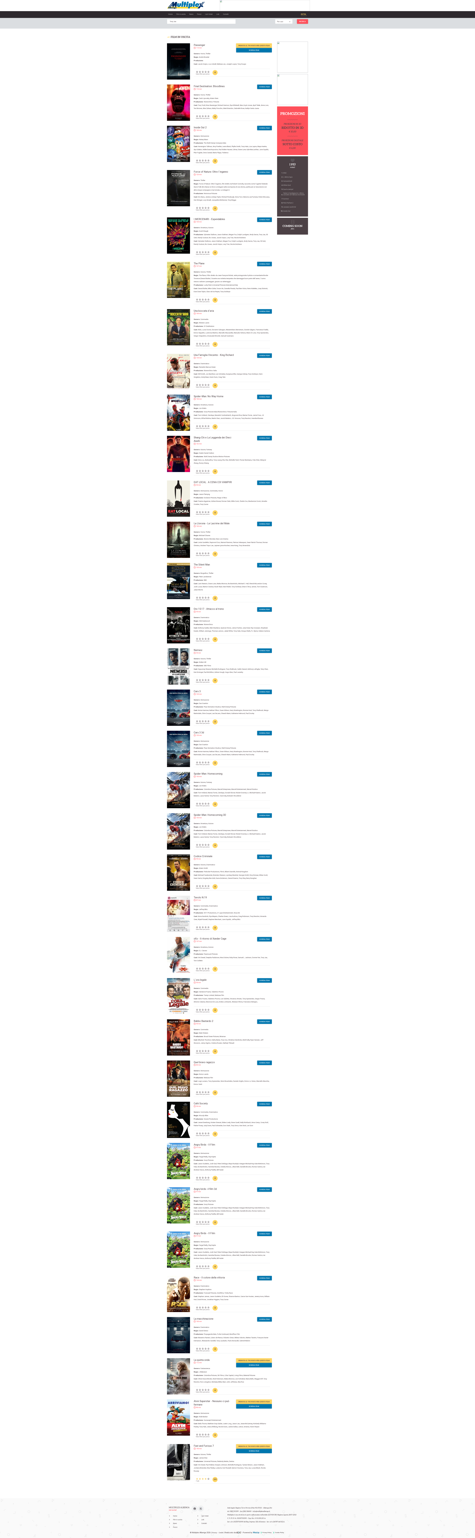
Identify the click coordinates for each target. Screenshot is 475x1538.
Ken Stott (242, 1125)
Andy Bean (205, 377)
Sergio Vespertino (200, 336)
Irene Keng (234, 545)
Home (170, 14)
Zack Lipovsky (204, 98)
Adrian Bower (216, 501)
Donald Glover (230, 793)
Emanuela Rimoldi (213, 336)
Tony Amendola (244, 545)
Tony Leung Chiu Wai (221, 460)
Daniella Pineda (229, 288)
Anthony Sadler (203, 628)
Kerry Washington (236, 710)
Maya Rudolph (233, 1164)
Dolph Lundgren (243, 234)
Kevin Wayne (254, 1427)
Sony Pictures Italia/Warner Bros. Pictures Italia (220, 412)
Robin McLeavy (264, 197)
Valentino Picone (218, 992)
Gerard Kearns (233, 878)
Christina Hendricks (235, 1040)
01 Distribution (209, 326)
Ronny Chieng (204, 463)
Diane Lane (242, 149)
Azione (210, 228)
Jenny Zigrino (206, 1043)
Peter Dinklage (222, 1164)
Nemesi (198, 650)
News (191, 14)
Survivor (286, 199)
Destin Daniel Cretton (206, 453)
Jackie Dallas (233, 1427)
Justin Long (227, 1424)
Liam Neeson (202, 584)
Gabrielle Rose (239, 108)
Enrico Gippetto (199, 333)
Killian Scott (263, 875)
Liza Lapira (253, 146)
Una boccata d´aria (204, 310)
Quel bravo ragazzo (204, 1062)
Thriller (208, 54)
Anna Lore (264, 105)
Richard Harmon (223, 105)
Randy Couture (203, 238)
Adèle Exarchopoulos (210, 149)
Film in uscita (181, 14)
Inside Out (286, 211)
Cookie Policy (279, 1532)
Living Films (238, 1375)
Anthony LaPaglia (254, 669)
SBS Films (207, 666)
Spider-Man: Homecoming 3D (210, 814)
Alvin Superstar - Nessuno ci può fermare (211, 1403)
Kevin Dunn (214, 377)
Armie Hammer (203, 710)
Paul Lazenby (238, 672)
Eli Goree (225, 1296)
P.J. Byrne (254, 631)
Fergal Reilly (203, 1157)
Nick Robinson (218, 1379)
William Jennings (205, 631)
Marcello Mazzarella (226, 333)
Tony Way (242, 878)
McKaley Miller (217, 1382)
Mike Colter (212, 288)
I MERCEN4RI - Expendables (209, 219)
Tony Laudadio (221, 1341)
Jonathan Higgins (213, 1299)
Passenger (199, 45)
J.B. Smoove (236, 418)
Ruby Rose (233, 957)
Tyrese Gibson (247, 1465)
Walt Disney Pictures (229, 707)
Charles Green (223, 916)
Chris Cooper (206, 713)
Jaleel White (228, 631)
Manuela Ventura (240, 333)
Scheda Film (254, 50)
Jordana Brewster (200, 1468)
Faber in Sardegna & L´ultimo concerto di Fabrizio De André (294, 193)
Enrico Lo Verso (250, 1081)
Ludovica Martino (212, 333)
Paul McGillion (209, 672)
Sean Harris (198, 878)
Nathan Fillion (214, 710)
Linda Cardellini (203, 542)
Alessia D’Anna (237, 1002)
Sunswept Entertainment (212, 1420)
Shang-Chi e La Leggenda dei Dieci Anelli (212, 439)
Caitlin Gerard (242, 669)
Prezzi (199, 14)
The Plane (199, 263)
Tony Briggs (232, 200)
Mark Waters (203, 1033)
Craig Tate (221, 377)
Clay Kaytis (212, 1157)
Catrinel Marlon (244, 1341)
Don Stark (226, 1125)
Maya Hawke (262, 146)
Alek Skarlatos (215, 628)
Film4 (222, 872)
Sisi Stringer (198, 200)
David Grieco (203, 1331)
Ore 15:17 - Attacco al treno (209, 608)
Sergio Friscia (260, 999)
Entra (303, 14)
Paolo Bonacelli (233, 1341)
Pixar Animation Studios (212, 707)
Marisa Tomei (247, 415)
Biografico (204, 573)
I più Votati (209, 14)
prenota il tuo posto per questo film (254, 45)
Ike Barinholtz (233, 584)
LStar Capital (229, 1375)
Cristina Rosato (216, 1043)
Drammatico (205, 364)
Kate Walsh (227, 587)
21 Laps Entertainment (225, 913)
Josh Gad (213, 1164)
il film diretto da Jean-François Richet (220, 275)
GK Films (220, 1375)
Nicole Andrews (240, 238)
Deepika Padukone (212, 957)
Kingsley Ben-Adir (209, 878)
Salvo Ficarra (202, 999)
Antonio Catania (199, 1002)
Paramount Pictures (211, 954)
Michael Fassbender (205, 875)
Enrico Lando (203, 1074)
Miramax (223, 1036)
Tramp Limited (209, 995)
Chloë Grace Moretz (205, 1379)
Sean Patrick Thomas (254, 542)
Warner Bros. (208, 624)
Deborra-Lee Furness (250, 197)
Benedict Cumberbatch (223, 415)
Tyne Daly (223, 796)
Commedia (204, 319)
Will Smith (201, 374)
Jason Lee (236, 1424)
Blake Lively (226, 1122)
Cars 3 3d (199, 732)
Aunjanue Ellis (231, 374)
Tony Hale (244, 146)
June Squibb (263, 149)
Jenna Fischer (237, 628)
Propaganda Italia (210, 1334)
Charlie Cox (244, 501)
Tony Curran (204, 504)
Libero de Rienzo (217, 1338)
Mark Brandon (228, 108)
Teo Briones (198, 108)
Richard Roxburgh (228, 197)
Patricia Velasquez (239, 542)
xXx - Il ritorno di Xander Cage (210, 938)
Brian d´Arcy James (249, 587)
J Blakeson (203, 1372)
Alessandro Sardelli (209, 1341)
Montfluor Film (234, 1334)
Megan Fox (233, 234)
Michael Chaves (204, 535)
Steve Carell (235, 1122)
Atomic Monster (209, 539)
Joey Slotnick (263, 288)
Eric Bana (201, 197)
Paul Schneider (217, 1125)
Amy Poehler (217, 146)
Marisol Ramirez (226, 542)
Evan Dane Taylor (200, 292)
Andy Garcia (254, 234)
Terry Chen (264, 669)
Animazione (205, 136)
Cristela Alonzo (225, 1167)
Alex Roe (241, 1382)
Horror (203, 54)
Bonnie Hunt (247, 710)
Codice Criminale (203, 856)
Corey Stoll (264, 1122)
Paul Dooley (250, 713)
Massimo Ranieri (204, 1338)
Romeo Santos (257, 1167)
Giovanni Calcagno (218, 330)
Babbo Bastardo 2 (203, 1021)
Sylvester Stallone (210, 234)
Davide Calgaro (249, 330)
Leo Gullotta (225, 999)
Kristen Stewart (216, 1122)
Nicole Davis (222, 1427)
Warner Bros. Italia (210, 370)
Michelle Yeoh (234, 460)
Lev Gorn (250, 1125)
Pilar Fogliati (198, 153)
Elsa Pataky (211, 1468)
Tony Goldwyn (225, 292)
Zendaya (211, 415)
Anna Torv (238, 197)
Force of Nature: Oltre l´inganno (211, 171)
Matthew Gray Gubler (215, 1424)
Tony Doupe (242, 64)
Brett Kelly (246, 1040)
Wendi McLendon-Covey (258, 584)
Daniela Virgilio (238, 1081)
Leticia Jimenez (243, 1427)
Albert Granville (230, 872)
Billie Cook (235, 501)
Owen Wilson (224, 710)
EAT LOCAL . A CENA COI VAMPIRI (213, 482)
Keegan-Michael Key (246, 1164)
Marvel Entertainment (238, 789)
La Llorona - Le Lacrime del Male (212, 523)
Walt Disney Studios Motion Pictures (217, 456)
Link (217, 14)
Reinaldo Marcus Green (207, 367)
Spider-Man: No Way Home (208, 396)
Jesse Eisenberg (204, 1122)
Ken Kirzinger (198, 672)
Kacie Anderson (221, 878)
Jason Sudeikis (203, 1164)
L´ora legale (200, 979)
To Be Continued (223, 1334)
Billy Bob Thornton (204, 1040)
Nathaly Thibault (228, 1043)
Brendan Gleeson (219, 875)
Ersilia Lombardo (225, 1002)
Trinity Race (229, 1293)
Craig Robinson (243, 916)
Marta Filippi (217, 153)
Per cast (280, 22)
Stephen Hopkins (205, 1289)
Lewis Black (226, 146)
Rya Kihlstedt (234, 105)
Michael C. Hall (243, 584)
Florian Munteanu (246, 460)
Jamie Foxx (257, 415)
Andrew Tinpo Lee (206, 545)
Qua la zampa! (288, 189)
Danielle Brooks (245, 1167)
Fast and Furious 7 (204, 1445)
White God (287, 185)
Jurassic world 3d (289, 207)
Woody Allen (203, 1115)
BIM (205, 580)
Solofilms (220, 1293)
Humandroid (287, 181)
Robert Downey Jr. (242, 793)
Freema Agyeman (204, 501)
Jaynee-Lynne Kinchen (222, 545)
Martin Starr (216, 418)
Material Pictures (249, 1375)
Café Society (201, 1103)
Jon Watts (202, 408)
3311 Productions (210, 913)
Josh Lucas (198, 587)
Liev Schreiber (220, 374)
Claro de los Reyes (213, 292)
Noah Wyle (218, 587)
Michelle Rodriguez (218, 669)
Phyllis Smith (236, 146)
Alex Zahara (207, 108)
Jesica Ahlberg (212, 1427)
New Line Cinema (222, 539)
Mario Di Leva (251, 333)
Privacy (214, 1533)
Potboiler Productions (211, 872)
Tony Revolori (246, 418)
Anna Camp (255, 1122)
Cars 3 (197, 691)
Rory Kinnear (254, 875)
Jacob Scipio (203, 64)
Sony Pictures (209, 1160)
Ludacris (219, 1468)
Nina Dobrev (224, 957)
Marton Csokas (208, 587)
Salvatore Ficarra (205, 992)
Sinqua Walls (245, 631)
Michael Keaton (255, 793)
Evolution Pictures (210, 498)
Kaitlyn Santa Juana (252, 108)
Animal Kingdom (242, 872)
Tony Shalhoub (231, 669)
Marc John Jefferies (230, 1382)
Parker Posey (198, 1125)
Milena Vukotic (240, 1338)
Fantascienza (205, 1368)
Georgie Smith (244, 875)
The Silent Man (202, 564)
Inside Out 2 (200, 127)
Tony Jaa (262, 234)
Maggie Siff (258, 1379)
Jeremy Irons (259, 1296)
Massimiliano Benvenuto (234, 330)
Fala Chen (256, 460)
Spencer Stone (226, 628)
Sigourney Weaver (204, 669)
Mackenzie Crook (254, 501)
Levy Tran (230, 238)
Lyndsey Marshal (232, 875)
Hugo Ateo (229, 672)
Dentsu (231, 1461)
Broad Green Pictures (211, 1036)
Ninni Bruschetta (226, 1081)
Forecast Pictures (210, 1293)
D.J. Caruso (203, 951)
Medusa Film (219, 995)
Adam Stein (214, 98)
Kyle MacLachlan (253, 149)
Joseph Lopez (231, 64)
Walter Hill (202, 662)
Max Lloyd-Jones (246, 105)
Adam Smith (203, 868)
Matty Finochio (217, 108)
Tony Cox (224, 1040)
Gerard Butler (202, 288)
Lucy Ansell (207, 200)
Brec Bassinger (211, 105)
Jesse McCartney (246, 1424)
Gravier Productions (211, 1119)
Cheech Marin (226, 713)
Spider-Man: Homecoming (208, 773)
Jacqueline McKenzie (219, 200)
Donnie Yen (256, 957)
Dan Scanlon (203, 703)
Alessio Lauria (204, 323)
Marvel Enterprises (224, 789)
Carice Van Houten (247, 1296)
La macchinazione (203, 1318)
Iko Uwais (212, 238)
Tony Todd (201, 105)
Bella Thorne (202, 1424)
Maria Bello (250, 1379)
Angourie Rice (237, 415)
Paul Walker (210, 1465)
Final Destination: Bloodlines (209, 86)
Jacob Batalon (225, 418)
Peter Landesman (205, 577)
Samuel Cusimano (227, 336)
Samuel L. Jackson (244, 957)
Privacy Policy (267, 1532)
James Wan (203, 1458)
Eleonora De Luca (212, 1002)
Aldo (200, 330)
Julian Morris (198, 590)
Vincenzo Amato (236, 999)
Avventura (204, 228)
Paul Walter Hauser (225, 149)
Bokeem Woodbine (234, 796)
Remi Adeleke (252, 288)
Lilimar (235, 149)
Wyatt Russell (203, 919)
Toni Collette (198, 961)
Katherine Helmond (238, 713)
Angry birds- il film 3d (205, 1188)
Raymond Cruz (215, 542)
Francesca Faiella (262, 330)
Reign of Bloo (222, 498)
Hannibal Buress (257, 418)
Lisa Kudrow (233, 916)
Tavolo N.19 (200, 897)
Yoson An (220, 288)
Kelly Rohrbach (245, 1122)
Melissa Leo (221, 64)
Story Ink (237, 913)
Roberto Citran (229, 1338)
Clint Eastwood (204, 621)
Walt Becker (203, 1417)
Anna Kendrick (203, 916)
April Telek (256, 105)
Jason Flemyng (204, 494)
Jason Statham (222, 234)
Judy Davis (207, 1125)
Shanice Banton (234, 1296)
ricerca (302, 21)
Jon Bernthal (210, 374)
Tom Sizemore (262, 587)
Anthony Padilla (210, 1170)
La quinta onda (202, 1359)
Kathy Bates (216, 1040)
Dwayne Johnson (221, 1465)
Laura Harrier (204, 796)
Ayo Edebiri (198, 149)
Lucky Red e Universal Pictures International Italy (221, 285)
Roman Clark (226, 501)
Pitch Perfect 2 (288, 203)
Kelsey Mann (203, 139)
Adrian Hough (219, 672)
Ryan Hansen (255, 1040)
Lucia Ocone (206, 330)
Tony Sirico (235, 1125)
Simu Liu (201, 460)
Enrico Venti (198, 1084)
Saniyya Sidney (242, 374)
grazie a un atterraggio (223, 281)
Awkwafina (209, 460)
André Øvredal (204, 57)
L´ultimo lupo (288, 177)
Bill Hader (220, 1170)
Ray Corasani (255, 628)
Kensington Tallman (205, 146)
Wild (284, 173)
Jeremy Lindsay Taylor (213, 197)
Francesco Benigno (250, 1002)
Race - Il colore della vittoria (209, 1277)
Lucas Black (255, 1468)
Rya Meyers (213, 916)
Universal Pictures (210, 1461)
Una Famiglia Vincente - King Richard (214, 355)
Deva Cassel (207, 153)
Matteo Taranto (251, 1338)
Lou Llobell (212, 64)
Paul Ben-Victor (241, 288)
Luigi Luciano (203, 1081)
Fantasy (209, 450)
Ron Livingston (205, 1382)
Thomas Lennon (217, 631)
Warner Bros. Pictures (211, 102)
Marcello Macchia (262, 1081)
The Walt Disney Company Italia (215, 143)
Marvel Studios (252, 789)
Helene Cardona (264, 631)
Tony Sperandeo (262, 333)
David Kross (201, 1299)
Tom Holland (202, 415)
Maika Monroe (222, 584)
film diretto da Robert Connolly (233, 184)
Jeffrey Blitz (203, 909)
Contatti (226, 14)
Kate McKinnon (260, 1164)
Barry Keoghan (251, 878)
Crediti (221, 1533)
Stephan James (203, 1296)
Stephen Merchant (214, 919)
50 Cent (263, 241)
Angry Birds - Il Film (204, 1144)
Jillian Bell (235, 1167)
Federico (225, 153)
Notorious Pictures (210, 193)
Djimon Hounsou (238, 1468)
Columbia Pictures (210, 789)
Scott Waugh (203, 231)
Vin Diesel (201, 957)
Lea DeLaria (216, 713)
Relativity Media (222, 1461)
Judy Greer (246, 628)
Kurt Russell (227, 1468)
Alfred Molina (206, 418)
